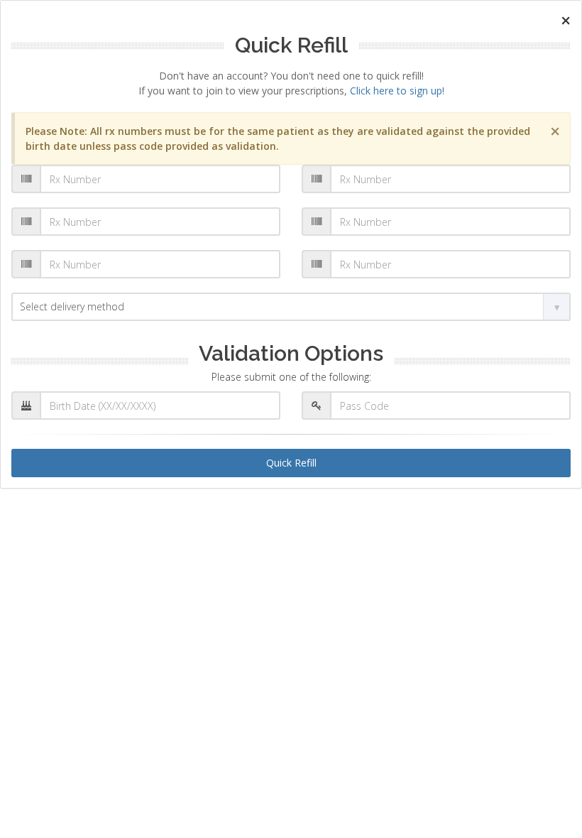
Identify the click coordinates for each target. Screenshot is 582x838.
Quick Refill (291, 462)
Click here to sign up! (397, 90)
